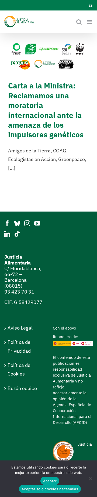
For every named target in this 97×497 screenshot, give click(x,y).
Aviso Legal (20, 328)
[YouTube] (37, 223)
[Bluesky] (17, 223)
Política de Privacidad (19, 346)
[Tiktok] (17, 234)
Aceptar (50, 481)
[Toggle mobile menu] (90, 22)
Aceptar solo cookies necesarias (50, 489)
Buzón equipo (22, 388)
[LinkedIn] (7, 234)
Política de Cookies (19, 369)
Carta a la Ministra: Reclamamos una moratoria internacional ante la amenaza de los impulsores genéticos (46, 110)
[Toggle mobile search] (79, 22)
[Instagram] (27, 223)
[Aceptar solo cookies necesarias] (90, 478)
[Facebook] (7, 223)
